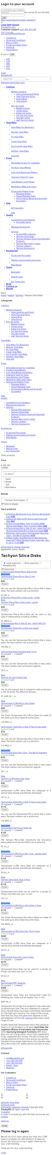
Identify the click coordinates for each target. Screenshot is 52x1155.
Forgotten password (26, 20)
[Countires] (8, 1105)
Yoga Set (10, 359)
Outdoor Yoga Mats (15, 357)
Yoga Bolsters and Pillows (17, 377)
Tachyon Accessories (25, 249)
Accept (4, 1126)
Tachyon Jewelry (23, 246)
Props (3, 364)
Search (28, 79)
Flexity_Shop (12, 1066)
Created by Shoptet (19, 1107)
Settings (5, 1121)
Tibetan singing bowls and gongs (21, 435)
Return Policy (12, 43)
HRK (8, 64)
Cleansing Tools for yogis (17, 375)
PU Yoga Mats (12, 350)
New (8, 482)
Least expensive (13, 563)
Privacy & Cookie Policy (16, 45)
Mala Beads (11, 438)
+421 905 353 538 (14, 1061)
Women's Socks (23, 109)
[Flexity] (10, 1103)
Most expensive (32, 563)
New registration (9, 20)
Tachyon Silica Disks (25, 237)
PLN (8, 69)
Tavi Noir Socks (23, 118)
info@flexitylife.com (15, 1058)
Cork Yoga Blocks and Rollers (19, 373)
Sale (3, 396)
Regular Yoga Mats (14, 347)
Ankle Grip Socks (23, 113)
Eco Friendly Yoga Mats (16, 354)
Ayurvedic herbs (23, 222)
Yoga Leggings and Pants (27, 94)
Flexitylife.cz (12, 50)
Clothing (5, 306)
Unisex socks (22, 111)
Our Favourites (13, 451)
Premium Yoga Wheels (16, 370)
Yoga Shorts (21, 101)
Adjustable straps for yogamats (20, 368)
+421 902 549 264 (14, 1063)
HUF (8, 66)
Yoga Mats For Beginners (17, 345)
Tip (7, 485)
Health (4, 398)
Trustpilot (5, 1112)
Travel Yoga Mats (14, 352)
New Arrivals (12, 449)
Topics (4, 442)
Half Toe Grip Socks (25, 120)
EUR (12, 54)
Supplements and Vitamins (18, 403)
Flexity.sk (10, 48)
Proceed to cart (8, 27)
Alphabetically (9, 566)
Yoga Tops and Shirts (25, 97)
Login (4, 18)
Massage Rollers (23, 194)
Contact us (11, 38)
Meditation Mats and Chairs (18, 380)
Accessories (6, 429)
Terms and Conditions (15, 40)
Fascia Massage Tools (25, 196)
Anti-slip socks (12, 322)
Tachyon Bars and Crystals (28, 244)
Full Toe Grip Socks (24, 116)
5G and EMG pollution (26, 234)
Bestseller (10, 446)
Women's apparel (14, 310)
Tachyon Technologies (17, 500)
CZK (8, 59)
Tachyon (10, 408)
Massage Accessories (15, 405)
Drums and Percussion (16, 433)
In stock (10, 474)
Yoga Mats (5, 341)
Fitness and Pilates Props (17, 382)
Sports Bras (21, 99)
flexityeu (10, 1068)
